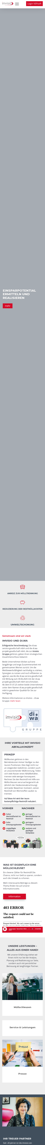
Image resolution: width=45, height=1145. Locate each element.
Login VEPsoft (34, 3)
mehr (7, 305)
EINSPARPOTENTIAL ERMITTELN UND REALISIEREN (19, 294)
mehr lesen (15, 701)
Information (15, 896)
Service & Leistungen (23, 1027)
